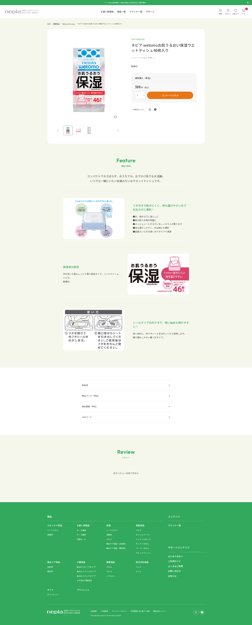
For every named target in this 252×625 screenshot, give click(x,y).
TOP (49, 24)
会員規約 (94, 611)
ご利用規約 (104, 611)
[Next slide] (118, 130)
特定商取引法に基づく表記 (140, 611)
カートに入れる (171, 95)
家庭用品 (56, 24)
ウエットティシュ (68, 24)
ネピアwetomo (138, 39)
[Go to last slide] (58, 130)
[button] (68, 130)
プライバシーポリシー (119, 611)
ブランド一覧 (135, 11)
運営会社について (159, 611)
